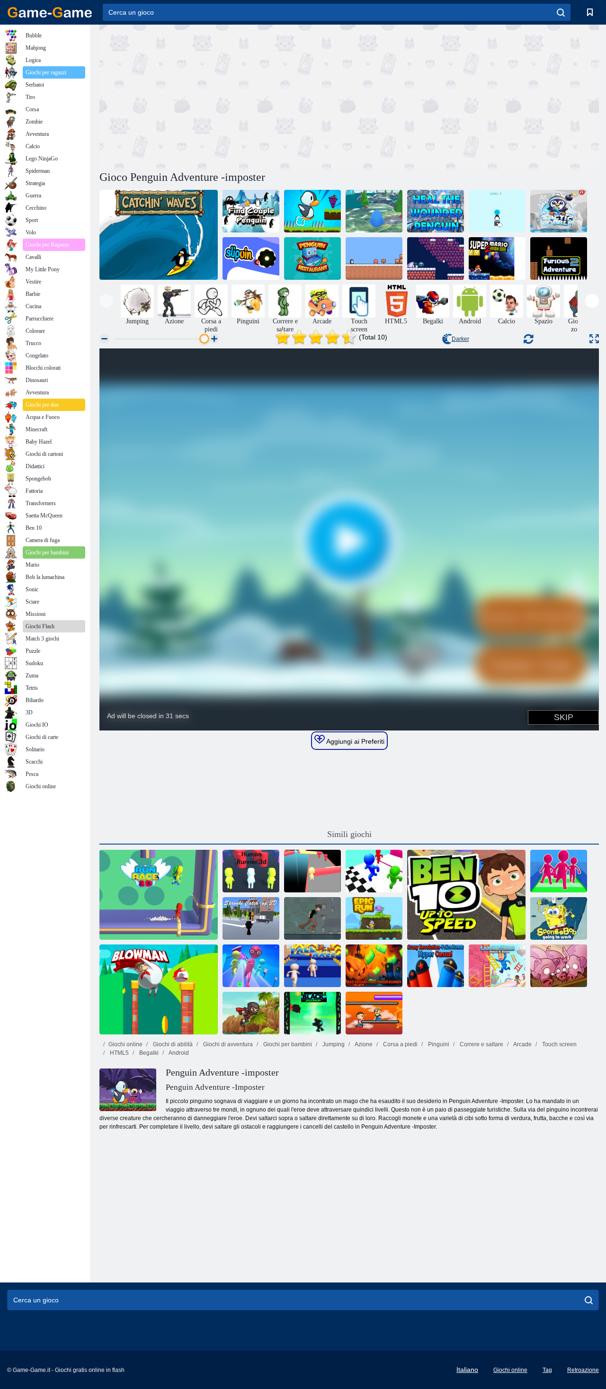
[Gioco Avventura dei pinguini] (312, 211)
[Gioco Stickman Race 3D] (374, 871)
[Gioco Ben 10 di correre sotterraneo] (312, 918)
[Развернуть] (594, 338)
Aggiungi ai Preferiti (354, 741)
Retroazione (583, 1370)
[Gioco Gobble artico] (558, 211)
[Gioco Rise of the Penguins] (435, 258)
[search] (561, 12)
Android (178, 1053)
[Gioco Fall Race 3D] (312, 965)
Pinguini (438, 1044)
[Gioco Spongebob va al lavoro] (558, 918)
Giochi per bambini (287, 1044)
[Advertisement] (224, 96)
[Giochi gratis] (49, 12)
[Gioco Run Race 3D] (158, 895)
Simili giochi (349, 834)
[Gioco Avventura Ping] (374, 211)
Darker (460, 339)
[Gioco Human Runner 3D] (251, 871)
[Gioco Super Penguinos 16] (374, 258)
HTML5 (118, 1053)
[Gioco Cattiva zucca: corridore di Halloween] (374, 965)
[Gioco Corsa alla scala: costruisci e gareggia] (497, 965)
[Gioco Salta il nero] (312, 1013)
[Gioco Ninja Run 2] (251, 1013)
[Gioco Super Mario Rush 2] (497, 258)
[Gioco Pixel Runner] (374, 1013)
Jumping (333, 1044)
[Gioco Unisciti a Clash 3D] (558, 871)
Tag (547, 1370)
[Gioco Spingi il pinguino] (497, 211)
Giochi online (125, 1044)
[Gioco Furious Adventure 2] (558, 258)
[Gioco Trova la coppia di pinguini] (251, 211)
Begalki (148, 1053)
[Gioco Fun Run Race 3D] (251, 965)
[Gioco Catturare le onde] (158, 235)
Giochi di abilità (172, 1044)
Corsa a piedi (400, 1044)
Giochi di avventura (227, 1044)
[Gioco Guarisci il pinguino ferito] (435, 211)
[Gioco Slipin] (251, 258)
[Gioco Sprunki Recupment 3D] (251, 918)
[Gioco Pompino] (158, 989)
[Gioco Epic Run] (374, 918)
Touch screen (559, 1044)
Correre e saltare (480, 1044)
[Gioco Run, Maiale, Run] (558, 965)
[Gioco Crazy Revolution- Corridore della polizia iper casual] (435, 965)
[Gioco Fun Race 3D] (312, 871)
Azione (363, 1044)
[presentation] (106, 301)
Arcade (522, 1044)
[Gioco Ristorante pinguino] (312, 258)
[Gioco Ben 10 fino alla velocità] (466, 895)
